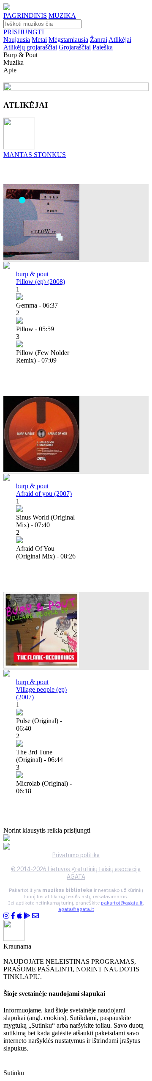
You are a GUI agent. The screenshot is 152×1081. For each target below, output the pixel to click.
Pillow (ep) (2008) (40, 281)
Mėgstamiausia (68, 39)
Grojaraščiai (75, 47)
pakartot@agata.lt (122, 902)
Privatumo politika (76, 855)
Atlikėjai (120, 39)
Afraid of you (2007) (44, 493)
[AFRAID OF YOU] (41, 469)
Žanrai (98, 39)
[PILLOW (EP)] (41, 257)
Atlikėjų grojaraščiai (30, 47)
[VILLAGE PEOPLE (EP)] (41, 665)
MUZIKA (62, 15)
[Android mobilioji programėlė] (27, 915)
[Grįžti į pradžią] (6, 7)
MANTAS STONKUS (34, 154)
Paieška (102, 47)
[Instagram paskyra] (6, 915)
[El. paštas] (35, 915)
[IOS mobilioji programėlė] (19, 915)
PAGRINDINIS (25, 15)
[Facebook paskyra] (13, 915)
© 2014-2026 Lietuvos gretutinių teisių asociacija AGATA (76, 872)
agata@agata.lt (76, 909)
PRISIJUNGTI (23, 32)
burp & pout (32, 274)
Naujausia (16, 39)
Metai (39, 39)
